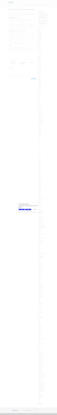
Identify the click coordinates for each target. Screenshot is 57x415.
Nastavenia (35, 209)
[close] (38, 204)
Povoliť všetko (21, 209)
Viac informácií (20, 207)
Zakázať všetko (28, 209)
